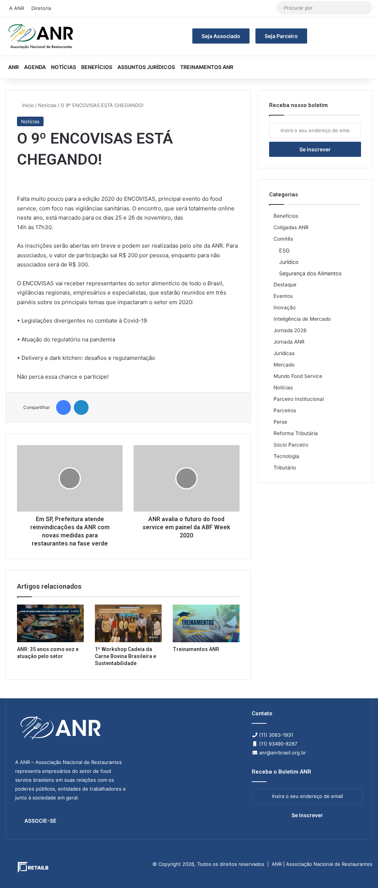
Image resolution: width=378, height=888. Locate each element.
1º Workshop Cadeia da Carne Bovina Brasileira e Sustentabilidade (125, 656)
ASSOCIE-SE (40, 821)
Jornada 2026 (290, 330)
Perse (280, 422)
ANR (13, 67)
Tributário (285, 468)
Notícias (63, 67)
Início (27, 105)
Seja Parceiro (281, 36)
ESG (284, 250)
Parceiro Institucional (299, 399)
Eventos (283, 296)
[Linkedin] (81, 407)
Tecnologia (286, 456)
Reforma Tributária (296, 433)
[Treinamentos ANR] (206, 623)
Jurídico (289, 262)
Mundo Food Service (298, 376)
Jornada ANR (289, 342)
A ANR (16, 8)
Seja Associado (221, 36)
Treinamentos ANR (206, 67)
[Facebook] (63, 407)
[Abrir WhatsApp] (359, 869)
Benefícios (96, 67)
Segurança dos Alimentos (310, 273)
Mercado (284, 365)
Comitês (283, 239)
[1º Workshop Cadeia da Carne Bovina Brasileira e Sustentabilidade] (128, 623)
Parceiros (285, 410)
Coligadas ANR (291, 227)
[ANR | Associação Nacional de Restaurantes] (41, 36)
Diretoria (41, 8)
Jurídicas (284, 353)
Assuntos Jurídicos (146, 67)
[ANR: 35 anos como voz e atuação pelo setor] (50, 623)
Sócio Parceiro (291, 445)
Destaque (285, 285)
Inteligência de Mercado (302, 319)
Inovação (285, 307)
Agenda (35, 67)
